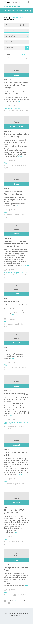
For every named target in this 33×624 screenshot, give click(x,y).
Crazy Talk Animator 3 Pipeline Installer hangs (14, 193)
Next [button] (30, 10)
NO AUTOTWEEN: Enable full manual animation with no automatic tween (16, 243)
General (17, 108)
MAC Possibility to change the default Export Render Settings (16, 85)
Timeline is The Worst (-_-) (16, 394)
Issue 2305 (7, 131)
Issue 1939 (7, 507)
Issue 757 (7, 298)
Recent (9, 54)
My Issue (19, 10)
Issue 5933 (7, 80)
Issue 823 (7, 347)
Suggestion (9, 108)
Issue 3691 (7, 450)
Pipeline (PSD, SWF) (21, 273)
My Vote (27, 10)
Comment (22, 58)
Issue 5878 (7, 238)
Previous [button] (2, 10)
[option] (9, 10)
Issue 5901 (7, 391)
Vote (9, 58)
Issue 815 (7, 189)
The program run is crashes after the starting (16, 135)
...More (19, 101)
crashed (7, 350)
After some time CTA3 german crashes (14, 511)
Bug (6, 163)
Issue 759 (7, 565)
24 (5, 603)
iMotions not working (13, 301)
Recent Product (9, 10)
